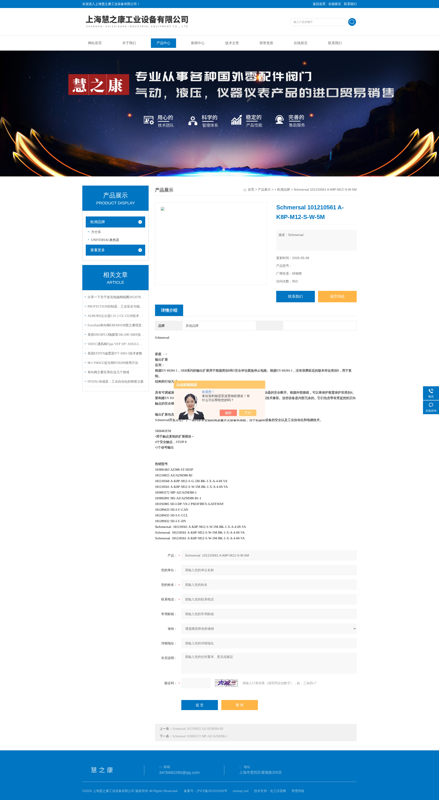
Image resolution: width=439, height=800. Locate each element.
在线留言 (334, 4)
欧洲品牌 (97, 222)
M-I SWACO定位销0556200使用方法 (113, 363)
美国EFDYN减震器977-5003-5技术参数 (115, 353)
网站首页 (95, 43)
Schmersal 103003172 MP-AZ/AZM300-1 (200, 736)
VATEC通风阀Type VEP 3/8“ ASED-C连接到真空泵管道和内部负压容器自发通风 (116, 344)
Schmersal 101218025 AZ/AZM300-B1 (198, 728)
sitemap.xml (241, 791)
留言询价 (337, 296)
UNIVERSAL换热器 (105, 240)
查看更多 (97, 250)
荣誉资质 (266, 43)
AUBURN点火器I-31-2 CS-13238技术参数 (116, 316)
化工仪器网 (278, 791)
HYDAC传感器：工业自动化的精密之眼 (116, 381)
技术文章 (232, 43)
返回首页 (319, 4)
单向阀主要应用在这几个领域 (108, 372)
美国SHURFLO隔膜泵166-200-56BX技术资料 (116, 334)
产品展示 (264, 189)
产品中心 (163, 43)
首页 (251, 189)
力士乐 (96, 232)
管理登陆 (298, 791)
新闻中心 (198, 43)
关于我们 (129, 43)
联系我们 (350, 4)
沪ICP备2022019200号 (212, 791)
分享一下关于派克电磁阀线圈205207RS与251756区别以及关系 (116, 297)
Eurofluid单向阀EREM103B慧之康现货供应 (116, 325)
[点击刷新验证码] (226, 683)
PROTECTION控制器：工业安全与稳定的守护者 (116, 306)
